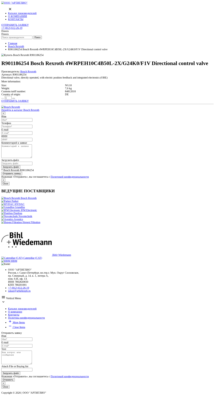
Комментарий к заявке (14, 142)
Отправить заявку (12, 173)
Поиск (37, 37)
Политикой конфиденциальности (70, 176)
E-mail (4, 129)
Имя (3, 116)
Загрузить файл (10, 160)
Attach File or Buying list (14, 366)
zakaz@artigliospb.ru (19, 290)
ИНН (4, 136)
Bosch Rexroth (28, 71)
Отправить (8, 380)
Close (5, 183)
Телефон (6, 123)
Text (3, 349)
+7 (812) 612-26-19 (11, 28)
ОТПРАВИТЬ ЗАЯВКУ (15, 25)
